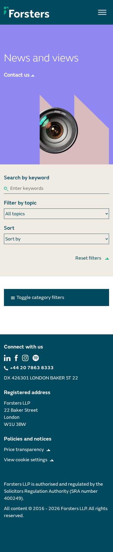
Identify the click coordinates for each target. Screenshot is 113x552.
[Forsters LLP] (26, 12)
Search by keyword (26, 177)
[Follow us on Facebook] (16, 358)
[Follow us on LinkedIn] (7, 358)
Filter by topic (20, 203)
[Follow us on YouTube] (36, 358)
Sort (9, 228)
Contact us (16, 75)
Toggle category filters (40, 297)
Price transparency (24, 450)
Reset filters (88, 258)
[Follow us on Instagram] (25, 358)
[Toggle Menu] (102, 12)
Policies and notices (28, 439)
